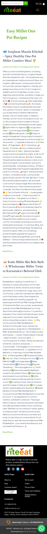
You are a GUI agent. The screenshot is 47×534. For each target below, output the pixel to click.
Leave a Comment (10, 67)
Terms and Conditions (32, 491)
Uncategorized (26, 67)
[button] (41, 528)
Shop (6, 484)
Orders (27, 484)
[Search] (25, 3)
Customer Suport (10, 487)
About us (7, 480)
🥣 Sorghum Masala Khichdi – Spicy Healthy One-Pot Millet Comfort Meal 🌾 (23, 56)
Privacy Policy (30, 487)
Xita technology (29, 531)
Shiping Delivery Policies (30, 495)
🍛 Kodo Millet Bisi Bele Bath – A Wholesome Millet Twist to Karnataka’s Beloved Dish (23, 266)
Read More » (8, 251)
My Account (29, 480)
